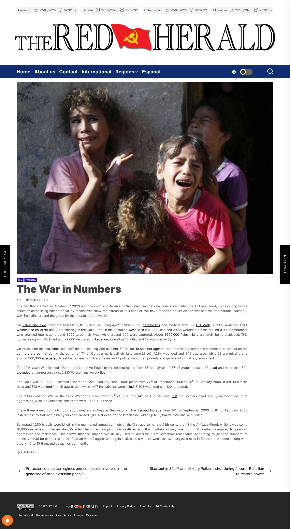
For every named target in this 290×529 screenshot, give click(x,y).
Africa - (69, 515)
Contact (68, 72)
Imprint (107, 506)
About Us (146, 506)
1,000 (70, 334)
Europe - (80, 515)
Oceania (91, 515)
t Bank (139, 330)
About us (44, 72)
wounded (24, 372)
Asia (20, 280)
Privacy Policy (126, 506)
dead (213, 368)
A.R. (19, 299)
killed (102, 372)
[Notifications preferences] (7, 520)
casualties (52, 349)
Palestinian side (34, 325)
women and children (32, 330)
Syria (171, 339)
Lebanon (101, 339)
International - (26, 515)
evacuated (49, 358)
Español (151, 72)
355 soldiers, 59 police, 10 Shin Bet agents (131, 349)
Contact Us (166, 506)
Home (23, 72)
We (130, 330)
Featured (30, 280)
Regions (124, 72)
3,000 (224, 330)
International (96, 72)
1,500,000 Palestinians (181, 334)
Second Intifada (149, 410)
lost (174, 396)
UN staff (202, 325)
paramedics (151, 325)
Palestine (29, 452)
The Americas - (46, 515)
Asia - (60, 515)
